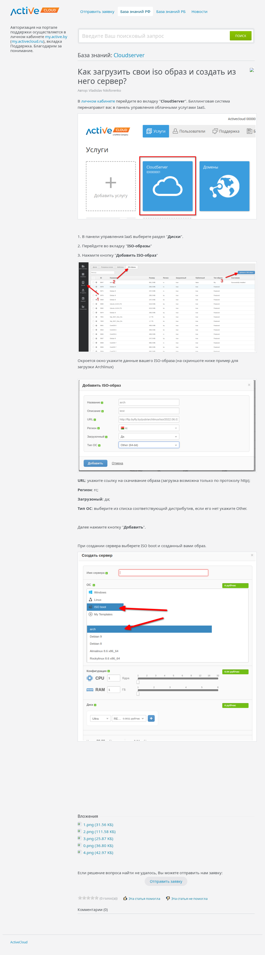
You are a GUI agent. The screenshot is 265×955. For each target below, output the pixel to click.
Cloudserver (129, 55)
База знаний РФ (135, 11)
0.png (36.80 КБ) (97, 845)
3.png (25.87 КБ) (97, 838)
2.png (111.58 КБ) (99, 831)
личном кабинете (98, 101)
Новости (200, 11)
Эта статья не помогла (189, 898)
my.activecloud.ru (27, 41)
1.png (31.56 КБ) (97, 824)
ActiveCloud (18, 942)
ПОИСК (240, 36)
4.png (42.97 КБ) (97, 852)
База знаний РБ (171, 11)
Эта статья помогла (144, 898)
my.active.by (56, 36)
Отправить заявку (97, 11)
